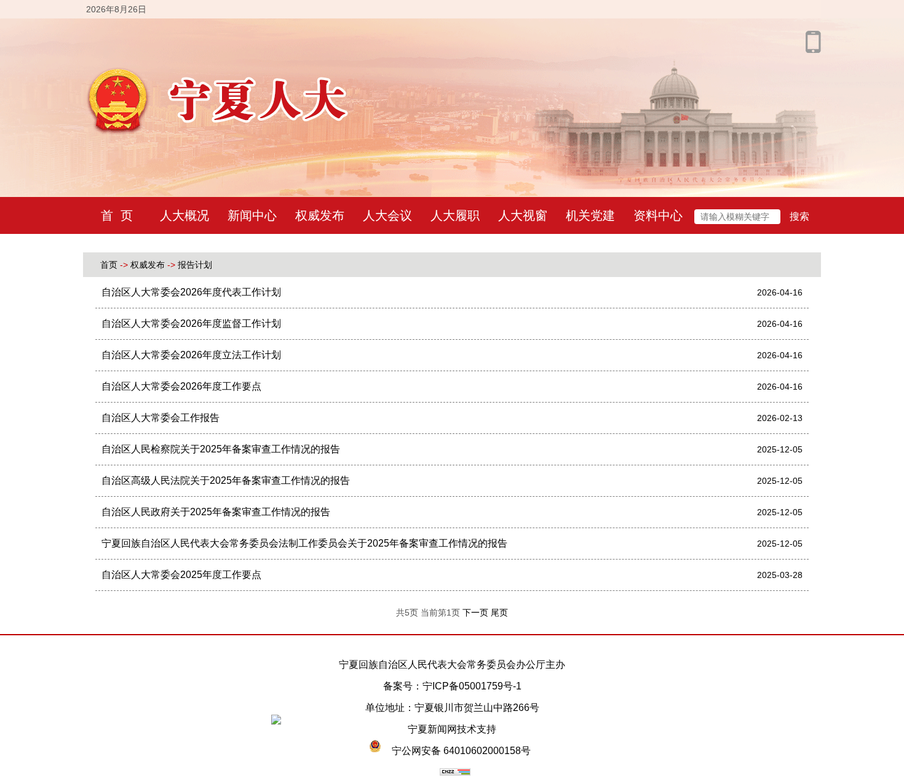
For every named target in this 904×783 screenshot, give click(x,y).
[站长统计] (455, 772)
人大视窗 (522, 215)
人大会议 (387, 215)
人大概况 (184, 215)
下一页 (476, 612)
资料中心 (658, 215)
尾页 (499, 612)
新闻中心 (252, 215)
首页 (108, 265)
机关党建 (590, 215)
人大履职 (455, 215)
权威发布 (319, 215)
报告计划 (195, 265)
